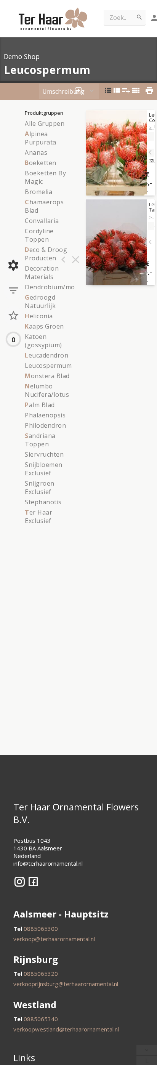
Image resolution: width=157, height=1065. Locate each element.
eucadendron (46, 355)
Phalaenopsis (45, 415)
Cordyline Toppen (39, 235)
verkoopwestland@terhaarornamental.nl (66, 1029)
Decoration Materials (42, 272)
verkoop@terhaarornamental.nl (54, 939)
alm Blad (40, 405)
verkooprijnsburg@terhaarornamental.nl (65, 984)
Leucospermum (48, 365)
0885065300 (41, 928)
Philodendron (45, 425)
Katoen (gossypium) (43, 340)
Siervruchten (44, 454)
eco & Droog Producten (46, 253)
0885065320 (41, 973)
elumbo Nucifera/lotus (47, 390)
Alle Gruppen (44, 123)
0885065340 (41, 1019)
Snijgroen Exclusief (39, 487)
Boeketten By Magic (45, 177)
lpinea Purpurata (40, 138)
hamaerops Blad (44, 206)
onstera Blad (47, 376)
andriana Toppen (40, 439)
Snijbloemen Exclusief (43, 468)
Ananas (36, 152)
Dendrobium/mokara (57, 287)
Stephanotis (43, 502)
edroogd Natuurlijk (40, 301)
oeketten (40, 163)
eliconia (39, 316)
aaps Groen (44, 326)
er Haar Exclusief (38, 516)
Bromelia (38, 192)
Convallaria (42, 221)
